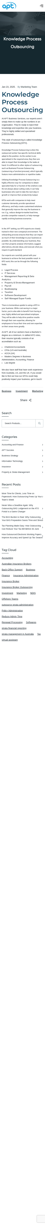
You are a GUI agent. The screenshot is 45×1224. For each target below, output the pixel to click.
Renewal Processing (12, 622)
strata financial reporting (14, 628)
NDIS (33, 593)
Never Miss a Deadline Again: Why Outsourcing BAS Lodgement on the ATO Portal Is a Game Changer (20, 508)
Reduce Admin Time (12, 616)
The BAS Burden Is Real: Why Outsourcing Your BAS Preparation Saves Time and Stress (22, 518)
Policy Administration (12, 610)
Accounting (7, 558)
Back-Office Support (12, 569)
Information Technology (12, 461)
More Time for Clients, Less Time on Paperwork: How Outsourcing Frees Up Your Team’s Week (22, 496)
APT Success (8, 450)
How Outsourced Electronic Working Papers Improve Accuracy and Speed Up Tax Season (22, 536)
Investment (22, 391)
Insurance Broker (10, 581)
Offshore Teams (10, 599)
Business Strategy (10, 455)
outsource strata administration (17, 604)
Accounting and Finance (13, 444)
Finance (6, 575)
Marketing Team (29, 87)
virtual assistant (10, 640)
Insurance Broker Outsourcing (17, 587)
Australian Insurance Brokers (16, 563)
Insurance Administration (26, 575)
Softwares (31, 622)
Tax (39, 634)
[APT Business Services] (9, 6)
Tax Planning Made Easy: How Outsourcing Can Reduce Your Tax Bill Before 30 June (21, 527)
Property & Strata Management (16, 472)
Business (6, 391)
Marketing (37, 391)
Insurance (6, 466)
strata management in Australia (18, 634)
